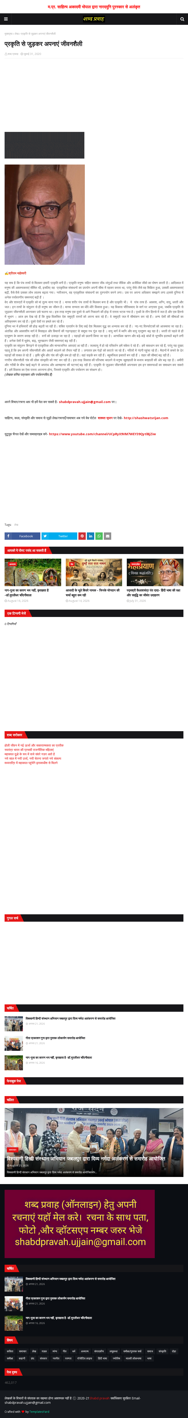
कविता (10, 1351)
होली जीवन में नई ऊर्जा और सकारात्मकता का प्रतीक (34, 745)
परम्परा (68, 1358)
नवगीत (56, 1358)
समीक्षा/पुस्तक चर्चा (132, 1351)
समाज (150, 1351)
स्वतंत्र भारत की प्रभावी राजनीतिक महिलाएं (29, 749)
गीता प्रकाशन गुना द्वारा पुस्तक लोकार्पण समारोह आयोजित (55, 1038)
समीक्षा (10, 1358)
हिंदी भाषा (102, 1358)
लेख (17, 34)
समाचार (22, 1351)
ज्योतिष (116, 1358)
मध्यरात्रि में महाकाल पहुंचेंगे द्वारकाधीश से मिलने (31, 763)
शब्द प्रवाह (13, 54)
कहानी (22, 1358)
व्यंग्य (55, 1351)
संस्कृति (162, 1351)
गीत (64, 1351)
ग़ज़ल (44, 1351)
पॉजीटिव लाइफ (84, 1358)
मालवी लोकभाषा (133, 1358)
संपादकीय (99, 1351)
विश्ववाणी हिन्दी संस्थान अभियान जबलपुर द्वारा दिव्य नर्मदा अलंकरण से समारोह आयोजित (70, 1018)
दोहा (174, 1351)
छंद (32, 1358)
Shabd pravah (100, 1398)
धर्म (73, 1351)
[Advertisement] (94, 95)
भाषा (149, 1358)
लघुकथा (114, 1351)
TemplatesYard (39, 1412)
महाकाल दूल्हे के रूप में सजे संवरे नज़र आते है (30, 754)
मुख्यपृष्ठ (8, 34)
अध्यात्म (84, 1351)
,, (94, 1142)
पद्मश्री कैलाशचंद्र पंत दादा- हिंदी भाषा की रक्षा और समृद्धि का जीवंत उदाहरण (153, 592)
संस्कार (43, 1358)
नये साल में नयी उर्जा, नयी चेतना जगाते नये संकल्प (33, 758)
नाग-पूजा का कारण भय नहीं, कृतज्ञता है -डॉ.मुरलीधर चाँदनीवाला (27, 592)
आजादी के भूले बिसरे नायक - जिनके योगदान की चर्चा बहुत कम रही (92, 592)
